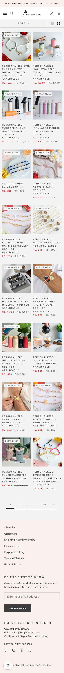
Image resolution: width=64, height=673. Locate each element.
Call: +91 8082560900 (16, 628)
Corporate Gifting (14, 552)
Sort (22, 23)
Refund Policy (12, 564)
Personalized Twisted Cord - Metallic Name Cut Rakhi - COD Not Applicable (47, 478)
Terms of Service (14, 558)
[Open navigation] (5, 13)
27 (44, 504)
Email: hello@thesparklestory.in (21, 632)
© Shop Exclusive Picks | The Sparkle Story (32, 665)
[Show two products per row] (58, 23)
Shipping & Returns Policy (19, 540)
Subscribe (17, 608)
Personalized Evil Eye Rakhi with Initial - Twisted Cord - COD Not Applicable (16, 72)
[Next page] (53, 505)
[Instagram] (13, 650)
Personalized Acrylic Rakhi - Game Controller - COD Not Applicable (16, 246)
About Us (9, 527)
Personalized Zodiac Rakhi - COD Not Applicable (47, 242)
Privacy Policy (12, 546)
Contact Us (10, 534)
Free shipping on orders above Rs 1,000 (32, 3)
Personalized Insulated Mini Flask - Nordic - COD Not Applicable (14, 363)
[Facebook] (5, 650)
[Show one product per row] (52, 23)
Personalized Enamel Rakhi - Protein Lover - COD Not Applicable (45, 304)
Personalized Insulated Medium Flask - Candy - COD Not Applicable (47, 131)
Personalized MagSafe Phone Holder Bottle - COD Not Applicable (14, 131)
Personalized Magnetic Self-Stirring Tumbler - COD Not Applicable (47, 72)
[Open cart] (59, 13)
